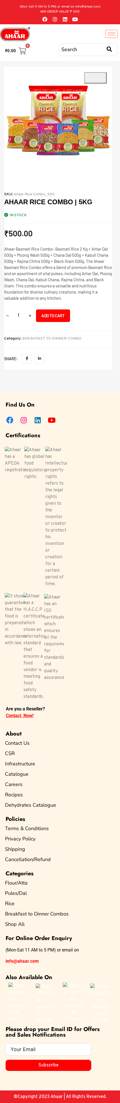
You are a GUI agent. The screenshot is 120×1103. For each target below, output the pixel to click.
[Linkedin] (65, 19)
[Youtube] (75, 19)
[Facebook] (45, 19)
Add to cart (53, 315)
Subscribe (49, 1065)
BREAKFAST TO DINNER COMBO (51, 338)
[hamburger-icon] (111, 34)
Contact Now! (19, 715)
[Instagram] (55, 19)
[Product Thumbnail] (95, 77)
